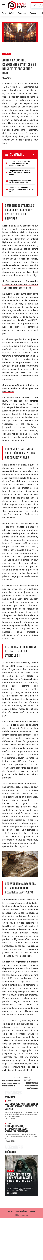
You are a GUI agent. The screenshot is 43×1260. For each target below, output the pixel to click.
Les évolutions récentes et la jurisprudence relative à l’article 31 (21, 190)
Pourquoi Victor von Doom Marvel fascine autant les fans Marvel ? (21, 1179)
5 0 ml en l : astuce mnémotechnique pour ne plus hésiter (20, 388)
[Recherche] (35, 5)
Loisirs (6, 54)
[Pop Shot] (17, 5)
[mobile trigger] (4, 5)
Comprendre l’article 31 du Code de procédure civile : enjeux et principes (19, 163)
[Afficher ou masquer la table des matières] (29, 154)
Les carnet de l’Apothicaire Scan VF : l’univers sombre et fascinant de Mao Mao (21, 1106)
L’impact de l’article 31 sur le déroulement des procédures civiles (20, 173)
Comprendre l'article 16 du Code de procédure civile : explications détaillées (20, 284)
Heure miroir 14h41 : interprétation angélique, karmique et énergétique (17, 1128)
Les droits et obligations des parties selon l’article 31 (20, 181)
